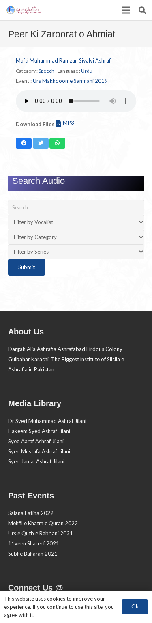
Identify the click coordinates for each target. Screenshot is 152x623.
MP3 (68, 122)
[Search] (142, 10)
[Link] (23, 10)
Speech (46, 71)
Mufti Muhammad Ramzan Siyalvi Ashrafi (64, 60)
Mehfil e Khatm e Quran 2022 (43, 523)
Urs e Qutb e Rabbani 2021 (40, 533)
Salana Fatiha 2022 (31, 513)
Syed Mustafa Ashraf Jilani (39, 451)
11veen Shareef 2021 (33, 543)
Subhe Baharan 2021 (33, 553)
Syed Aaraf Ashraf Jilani (36, 441)
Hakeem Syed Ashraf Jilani (39, 431)
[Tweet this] (41, 143)
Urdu (86, 71)
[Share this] (24, 143)
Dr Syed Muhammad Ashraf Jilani (47, 421)
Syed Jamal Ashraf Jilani (36, 461)
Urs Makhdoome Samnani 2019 (70, 81)
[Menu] (126, 10)
